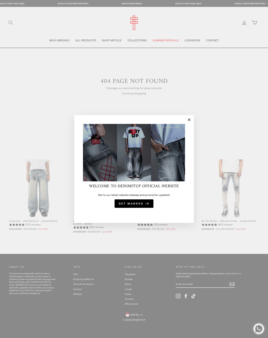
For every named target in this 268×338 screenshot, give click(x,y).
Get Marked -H (134, 203)
